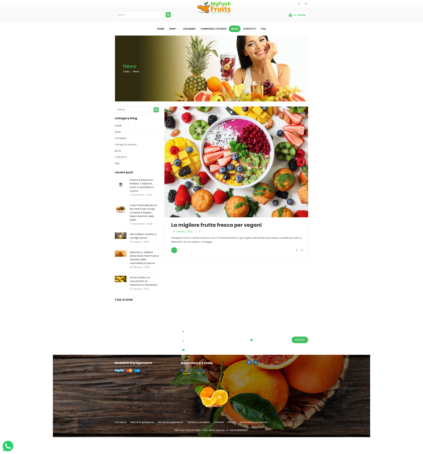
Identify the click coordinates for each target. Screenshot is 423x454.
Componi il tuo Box (213, 28)
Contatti (219, 422)
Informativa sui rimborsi (253, 422)
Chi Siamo (121, 422)
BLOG (234, 28)
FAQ (263, 28)
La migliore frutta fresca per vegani (216, 225)
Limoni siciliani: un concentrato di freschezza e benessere (143, 281)
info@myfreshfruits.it (200, 350)
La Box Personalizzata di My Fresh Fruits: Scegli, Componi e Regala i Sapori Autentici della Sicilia (143, 212)
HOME (160, 28)
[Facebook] (296, 250)
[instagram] (302, 250)
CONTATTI (249, 28)
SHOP (172, 28)
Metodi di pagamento (170, 422)
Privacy (232, 422)
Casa (126, 71)
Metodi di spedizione (142, 422)
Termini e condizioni (198, 422)
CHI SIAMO (189, 28)
